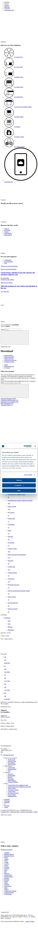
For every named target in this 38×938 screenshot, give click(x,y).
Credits (35, 812)
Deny (19, 490)
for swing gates (18, 67)
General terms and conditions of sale (18, 785)
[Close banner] (35, 446)
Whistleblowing (12, 796)
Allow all (19, 480)
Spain (5, 888)
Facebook (7, 799)
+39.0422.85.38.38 (8, 755)
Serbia (6, 883)
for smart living (18, 57)
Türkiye (6, 889)
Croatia (6, 862)
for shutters (17, 127)
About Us (10, 774)
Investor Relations (13, 782)
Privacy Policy (12, 788)
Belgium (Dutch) (9, 854)
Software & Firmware (10, 360)
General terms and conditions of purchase (19, 786)
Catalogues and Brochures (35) (9, 400)
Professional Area (9, 10)
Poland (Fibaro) (8, 876)
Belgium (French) (9, 856)
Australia (6, 852)
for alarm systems (19, 137)
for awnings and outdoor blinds (23, 107)
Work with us (8, 235)
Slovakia (6, 884)
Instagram (7, 801)
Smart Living (11, 759)
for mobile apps (8, 182)
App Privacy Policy (13, 790)
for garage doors (18, 87)
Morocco (6, 873)
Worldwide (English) (6, 849)
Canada (6, 859)
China (6, 860)
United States (8, 894)
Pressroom (7, 230)
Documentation (8, 261)
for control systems (19, 147)
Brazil (6, 857)
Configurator (7, 260)
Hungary (6, 868)
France (6, 865)
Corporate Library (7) (7, 405)
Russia (6, 881)
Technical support (9, 362)
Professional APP (9, 357)
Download (4, 654)
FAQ (5, 263)
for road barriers (18, 97)
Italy (5, 872)
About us (6, 228)
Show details (28, 475)
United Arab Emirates (10, 891)
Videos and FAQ (9, 358)
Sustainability (8, 233)
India (5, 870)
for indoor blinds (18, 117)
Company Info (5, 812)
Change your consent (26, 812)
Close (2, 305)
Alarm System (12, 764)
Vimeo (6, 807)
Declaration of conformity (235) (9, 402)
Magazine (7, 7)
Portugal (6, 878)
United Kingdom (9, 892)
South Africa (7, 886)
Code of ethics (12, 794)
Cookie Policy (12, 791)
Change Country (29, 921)
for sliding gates (18, 77)
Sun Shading (11, 763)
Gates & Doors (12, 761)
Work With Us (12, 780)
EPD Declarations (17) (7, 403)
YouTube (6, 805)
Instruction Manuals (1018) (8, 398)
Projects (6, 232)
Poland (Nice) (8, 875)
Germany (6, 867)
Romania (6, 880)
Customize (18, 485)
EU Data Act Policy (13, 793)
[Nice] (14, 744)
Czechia (6, 864)
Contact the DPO (14, 812)
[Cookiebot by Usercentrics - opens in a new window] (23, 446)
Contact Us (4, 715)
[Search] (15, 337)
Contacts (6, 5)
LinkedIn (6, 802)
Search (3, 329)
